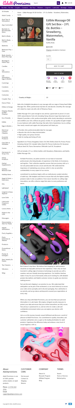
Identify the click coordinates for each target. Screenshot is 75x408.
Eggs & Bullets (7, 126)
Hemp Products (5, 158)
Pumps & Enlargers (5, 254)
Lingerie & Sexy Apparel (7, 192)
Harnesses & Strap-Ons (6, 153)
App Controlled (7, 25)
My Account (25, 376)
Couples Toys (6, 99)
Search (59, 373)
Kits (3, 184)
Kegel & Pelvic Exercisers (7, 179)
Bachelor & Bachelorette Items (6, 30)
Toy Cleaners (6, 265)
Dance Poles (6, 103)
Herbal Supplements (6, 164)
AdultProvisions (17, 404)
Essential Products (5, 138)
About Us (42, 373)
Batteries (5, 45)
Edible (4, 122)
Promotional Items (6, 249)
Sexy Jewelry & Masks (7, 260)
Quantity (48, 56)
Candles (4, 66)
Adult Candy (6, 15)
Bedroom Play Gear (6, 50)
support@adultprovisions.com (12, 394)
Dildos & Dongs (7, 107)
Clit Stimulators (6, 71)
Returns (23, 383)
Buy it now (59, 73)
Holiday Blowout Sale (6, 169)
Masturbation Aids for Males (7, 223)
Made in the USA (6, 213)
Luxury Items (6, 208)
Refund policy (61, 378)
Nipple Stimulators (6, 228)
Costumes (5, 95)
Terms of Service (62, 376)
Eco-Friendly (6, 118)
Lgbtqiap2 (5, 188)
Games (4, 148)
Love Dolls (5, 197)
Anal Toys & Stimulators (6, 20)
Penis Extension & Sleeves (6, 238)
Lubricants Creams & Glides (5, 202)
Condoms (5, 87)
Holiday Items (6, 174)
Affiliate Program (44, 378)
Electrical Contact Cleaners (5, 131)
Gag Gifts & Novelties (6, 143)
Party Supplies (7, 233)
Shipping (48, 50)
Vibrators (5, 269)
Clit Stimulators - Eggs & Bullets (7, 77)
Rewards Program (44, 376)
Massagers (5, 218)
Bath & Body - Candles (6, 40)
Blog (40, 380)
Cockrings (5, 83)
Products (5, 244)
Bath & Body (6, 36)
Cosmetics (5, 91)
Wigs (3, 273)
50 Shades (5, 11)
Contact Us (24, 378)
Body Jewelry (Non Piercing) (7, 56)
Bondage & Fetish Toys (5, 61)
